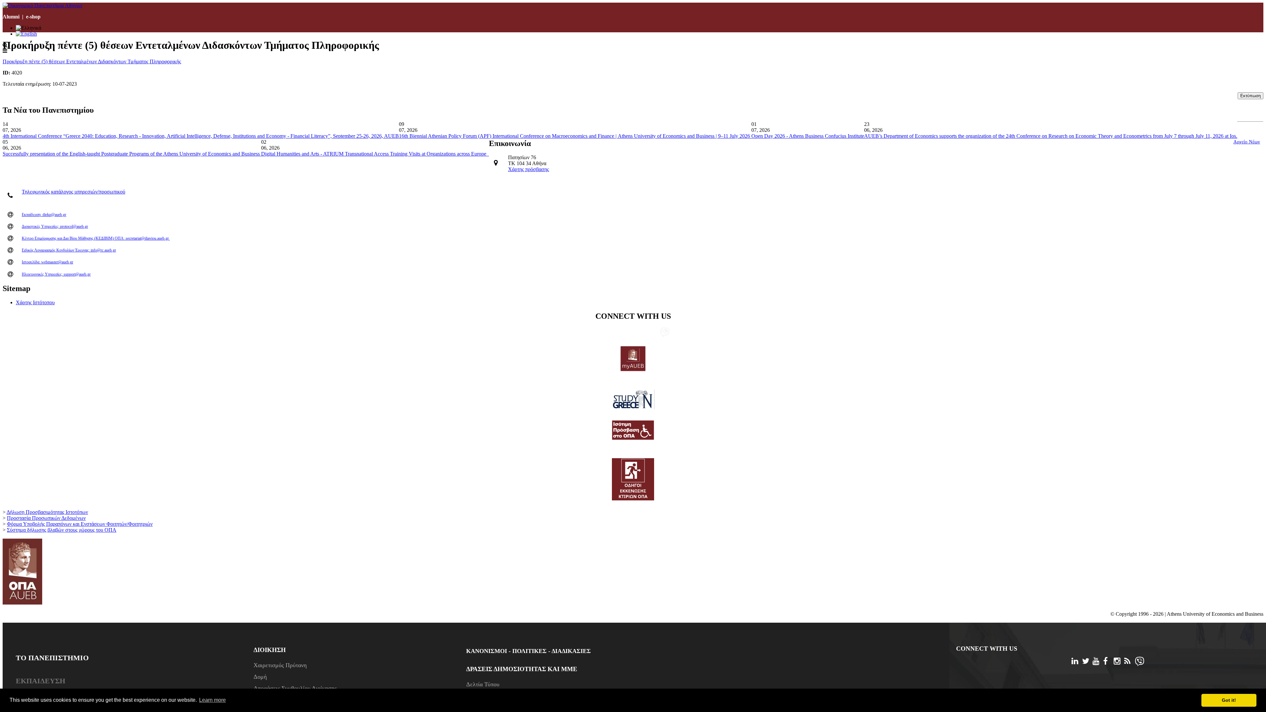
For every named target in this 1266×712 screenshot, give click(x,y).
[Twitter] (1087, 662)
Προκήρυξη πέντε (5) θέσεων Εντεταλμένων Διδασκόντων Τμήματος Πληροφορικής (92, 61)
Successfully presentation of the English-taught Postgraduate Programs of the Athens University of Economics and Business (132, 154)
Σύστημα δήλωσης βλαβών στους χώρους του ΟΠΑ (61, 530)
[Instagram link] (644, 333)
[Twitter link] (612, 333)
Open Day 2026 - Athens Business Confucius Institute (807, 136)
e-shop (33, 16)
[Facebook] (1108, 662)
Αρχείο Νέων (1246, 141)
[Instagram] (1119, 662)
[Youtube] (1098, 662)
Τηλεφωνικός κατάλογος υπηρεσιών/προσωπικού (73, 191)
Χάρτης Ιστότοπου (35, 302)
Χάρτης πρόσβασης (528, 169)
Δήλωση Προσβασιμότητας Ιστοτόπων (47, 512)
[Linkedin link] (602, 333)
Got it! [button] (1229, 700)
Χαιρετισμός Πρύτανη (280, 665)
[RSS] (1129, 662)
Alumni (11, 16)
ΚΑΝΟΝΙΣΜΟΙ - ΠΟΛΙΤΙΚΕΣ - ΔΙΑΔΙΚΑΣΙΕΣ (528, 651)
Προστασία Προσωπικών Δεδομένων (46, 518)
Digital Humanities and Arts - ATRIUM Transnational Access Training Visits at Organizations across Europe (375, 154)
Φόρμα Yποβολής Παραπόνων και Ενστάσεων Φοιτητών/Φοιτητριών (80, 524)
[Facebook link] (633, 333)
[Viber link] (665, 335)
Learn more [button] (212, 700)
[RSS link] (654, 333)
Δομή (260, 676)
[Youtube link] (623, 333)
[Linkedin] (1076, 662)
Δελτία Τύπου (482, 684)
